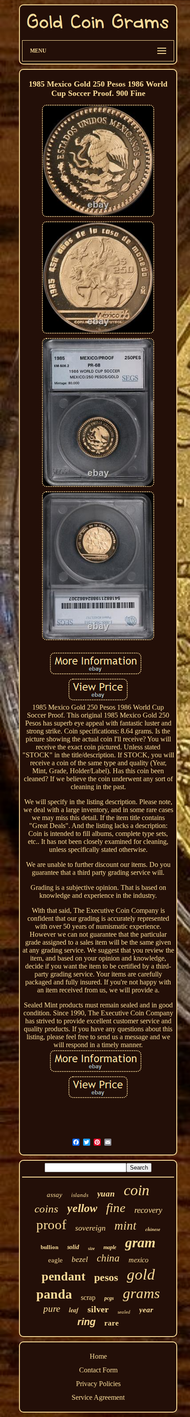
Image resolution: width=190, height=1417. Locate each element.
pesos (106, 1277)
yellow (82, 1208)
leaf (74, 1310)
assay (54, 1194)
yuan (106, 1193)
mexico (138, 1260)
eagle (55, 1260)
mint (125, 1225)
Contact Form (98, 1370)
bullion (49, 1247)
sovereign (90, 1227)
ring (86, 1321)
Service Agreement (98, 1397)
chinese (152, 1229)
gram (140, 1242)
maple (109, 1247)
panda (54, 1294)
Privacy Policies (98, 1383)
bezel (80, 1259)
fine (115, 1207)
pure (51, 1308)
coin (136, 1190)
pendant (63, 1276)
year (146, 1310)
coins (46, 1209)
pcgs (109, 1298)
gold (141, 1274)
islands (79, 1195)
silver (98, 1309)
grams (141, 1293)
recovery (148, 1210)
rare (111, 1323)
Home (98, 1356)
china (108, 1258)
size (91, 1248)
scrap (88, 1297)
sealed (124, 1311)
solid (73, 1247)
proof (51, 1224)
